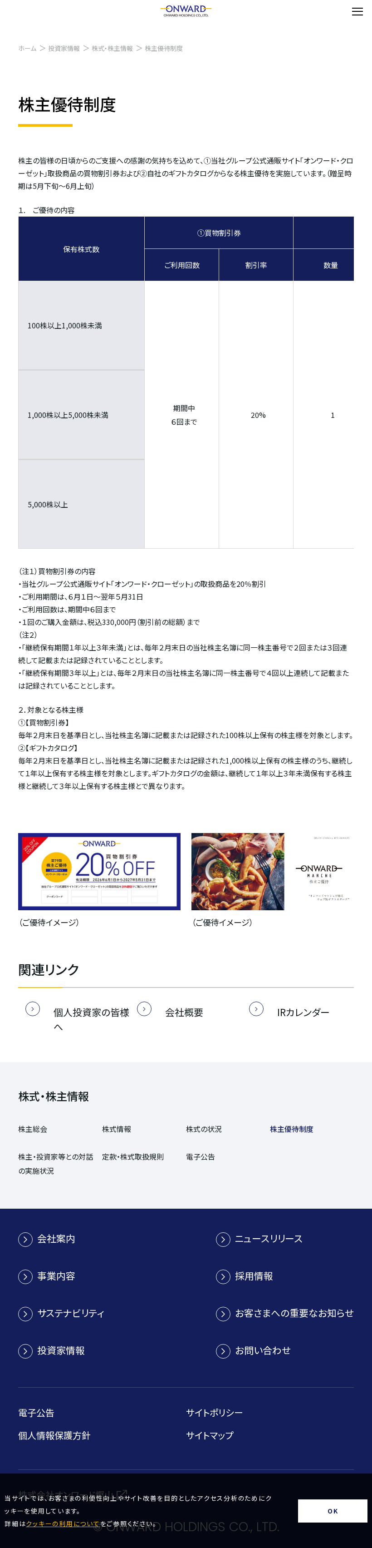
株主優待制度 (291, 1128)
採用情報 (254, 1275)
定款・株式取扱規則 (133, 1156)
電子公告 (200, 1156)
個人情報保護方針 (54, 1435)
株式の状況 (204, 1128)
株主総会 (32, 1128)
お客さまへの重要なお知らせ (294, 1313)
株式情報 (116, 1128)
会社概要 (184, 1012)
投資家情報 (64, 48)
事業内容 (56, 1275)
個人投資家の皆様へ (91, 1019)
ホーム (27, 48)
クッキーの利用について (63, 1523)
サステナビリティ (70, 1313)
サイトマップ (209, 1435)
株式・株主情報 (112, 48)
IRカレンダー (303, 1012)
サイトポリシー (214, 1412)
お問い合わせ (263, 1350)
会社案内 (56, 1238)
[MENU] (357, 11)
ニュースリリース (269, 1238)
